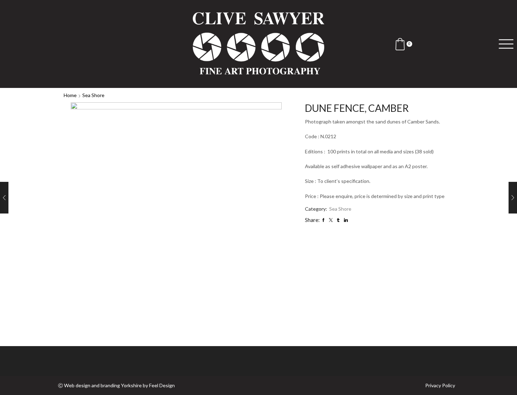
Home (70, 95)
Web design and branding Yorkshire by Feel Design (119, 385)
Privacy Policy (440, 385)
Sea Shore (93, 95)
